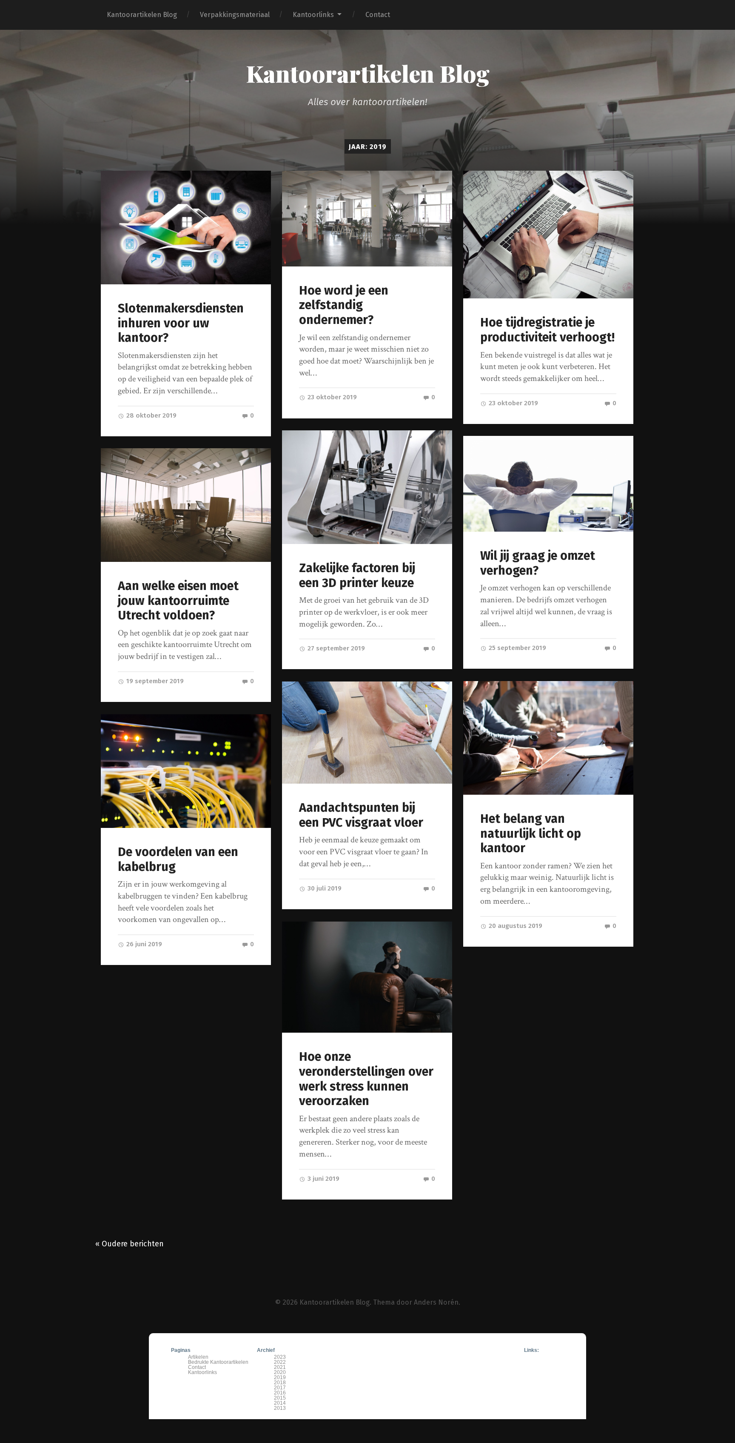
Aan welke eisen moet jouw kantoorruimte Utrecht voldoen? (178, 600)
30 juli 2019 (324, 888)
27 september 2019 (335, 648)
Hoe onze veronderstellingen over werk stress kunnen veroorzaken (366, 1078)
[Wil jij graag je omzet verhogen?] (548, 484)
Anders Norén (436, 1302)
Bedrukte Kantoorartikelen (218, 1362)
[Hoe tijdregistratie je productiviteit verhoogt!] (548, 234)
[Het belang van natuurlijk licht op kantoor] (548, 738)
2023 (280, 1357)
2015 (280, 1398)
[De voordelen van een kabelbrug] (186, 771)
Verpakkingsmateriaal (235, 15)
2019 (280, 1377)
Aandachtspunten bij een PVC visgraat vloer (361, 815)
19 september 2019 (154, 681)
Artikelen (198, 1357)
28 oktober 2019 (151, 415)
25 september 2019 (516, 648)
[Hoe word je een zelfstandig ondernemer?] (367, 218)
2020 (280, 1372)
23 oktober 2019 (331, 397)
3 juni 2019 (322, 1178)
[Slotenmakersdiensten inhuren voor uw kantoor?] (186, 227)
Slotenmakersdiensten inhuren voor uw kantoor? (181, 323)
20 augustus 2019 (514, 926)
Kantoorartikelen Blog (142, 15)
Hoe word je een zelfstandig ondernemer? (343, 305)
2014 (280, 1403)
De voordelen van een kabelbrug (178, 859)
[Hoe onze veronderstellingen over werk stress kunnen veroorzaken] (367, 977)
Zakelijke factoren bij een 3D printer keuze (357, 575)
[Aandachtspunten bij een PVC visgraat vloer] (367, 732)
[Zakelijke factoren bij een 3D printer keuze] (367, 487)
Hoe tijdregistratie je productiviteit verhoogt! (547, 330)
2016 (280, 1393)
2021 (280, 1367)
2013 (280, 1408)
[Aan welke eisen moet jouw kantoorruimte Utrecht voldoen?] (186, 505)
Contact (377, 15)
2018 (280, 1383)
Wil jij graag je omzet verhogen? (537, 563)
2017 (280, 1388)
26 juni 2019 (143, 944)
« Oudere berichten (129, 1243)
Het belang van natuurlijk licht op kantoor (530, 833)
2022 (280, 1362)
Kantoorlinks (313, 15)
